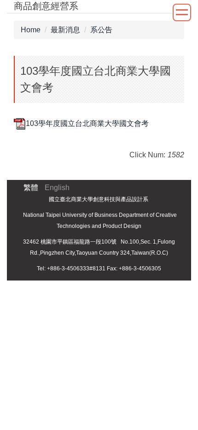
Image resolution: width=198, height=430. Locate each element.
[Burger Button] (182, 12)
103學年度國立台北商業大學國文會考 (87, 123)
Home (31, 30)
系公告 (101, 30)
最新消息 (65, 30)
